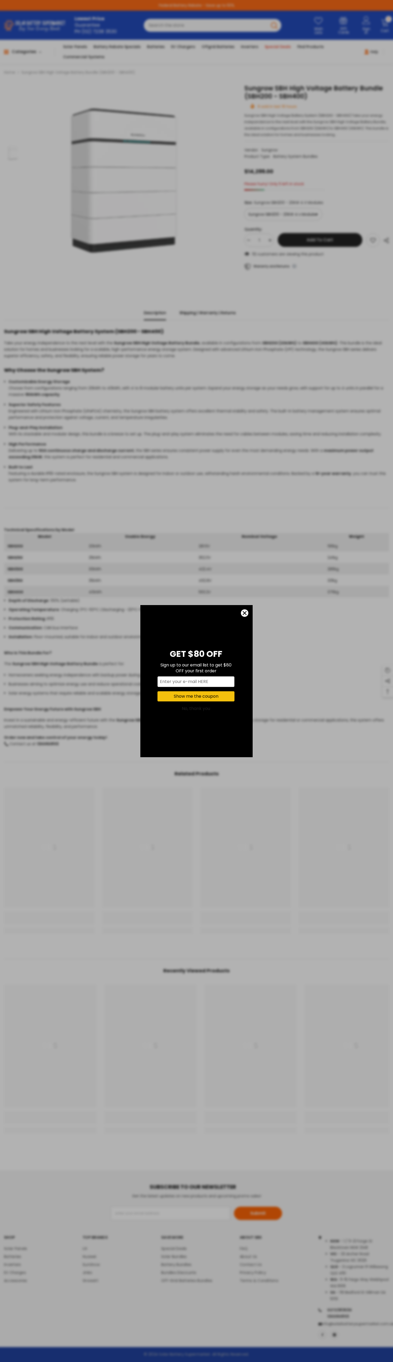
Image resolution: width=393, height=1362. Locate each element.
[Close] (244, 613)
